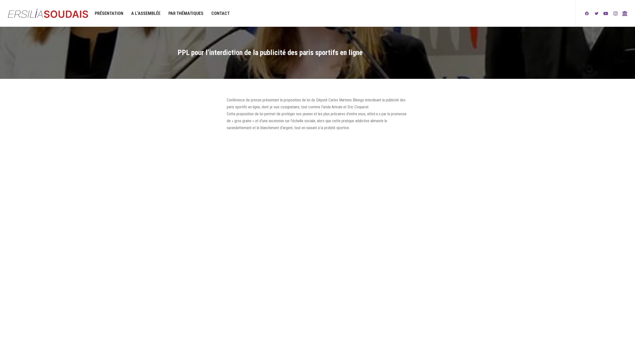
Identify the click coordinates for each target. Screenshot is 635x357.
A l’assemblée (145, 13)
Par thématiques (185, 13)
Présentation (109, 13)
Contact (220, 13)
